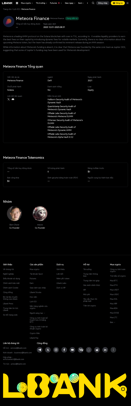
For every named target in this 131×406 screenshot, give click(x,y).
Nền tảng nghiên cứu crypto (38, 307)
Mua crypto (27, 3)
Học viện (33, 297)
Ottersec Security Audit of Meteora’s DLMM (65, 121)
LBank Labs (61, 283)
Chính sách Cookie (10, 288)
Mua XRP (113, 304)
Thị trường (41, 3)
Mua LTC (113, 317)
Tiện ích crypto (89, 306)
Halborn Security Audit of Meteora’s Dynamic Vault (65, 101)
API (84, 290)
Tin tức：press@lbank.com (14, 364)
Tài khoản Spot (36, 274)
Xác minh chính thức (91, 285)
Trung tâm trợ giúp (91, 281)
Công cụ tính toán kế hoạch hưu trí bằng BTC (39, 320)
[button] (86, 3)
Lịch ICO (16, 9)
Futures (56, 3)
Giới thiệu (61, 269)
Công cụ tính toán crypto (117, 270)
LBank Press (8, 304)
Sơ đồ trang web (10, 315)
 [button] (93, 3)
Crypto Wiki (35, 333)
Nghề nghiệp (8, 274)
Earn (81, 3)
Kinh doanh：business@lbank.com (17, 353)
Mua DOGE (114, 313)
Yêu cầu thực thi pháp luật (90, 300)
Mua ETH (114, 285)
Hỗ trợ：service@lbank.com (14, 348)
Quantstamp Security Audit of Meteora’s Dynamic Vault (62, 108)
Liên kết (60, 274)
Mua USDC (114, 294)
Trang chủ (7, 9)
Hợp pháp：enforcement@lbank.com (13, 358)
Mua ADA (113, 308)
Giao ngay (70, 3)
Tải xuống (87, 269)
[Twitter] (8, 99)
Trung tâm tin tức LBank (10, 309)
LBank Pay (34, 338)
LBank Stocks (35, 292)
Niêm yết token (63, 279)
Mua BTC (114, 281)
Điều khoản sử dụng (11, 279)
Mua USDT (114, 290)
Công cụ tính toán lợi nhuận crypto (39, 328)
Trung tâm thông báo (90, 275)
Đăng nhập (102, 3)
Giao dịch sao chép (38, 288)
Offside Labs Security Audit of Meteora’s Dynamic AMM (62, 128)
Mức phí (86, 294)
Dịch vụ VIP (61, 288)
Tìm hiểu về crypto (118, 276)
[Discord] (13, 99)
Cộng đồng (8, 292)
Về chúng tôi (8, 269)
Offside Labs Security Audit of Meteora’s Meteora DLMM (62, 115)
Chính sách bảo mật (11, 283)
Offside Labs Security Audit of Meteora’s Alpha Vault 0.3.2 (62, 135)
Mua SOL (114, 299)
